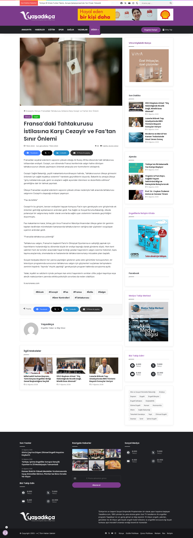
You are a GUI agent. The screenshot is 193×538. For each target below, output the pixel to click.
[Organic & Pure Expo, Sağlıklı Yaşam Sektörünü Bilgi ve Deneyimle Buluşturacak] (136, 179)
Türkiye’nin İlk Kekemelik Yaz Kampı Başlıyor (156, 165)
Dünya (37, 111)
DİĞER (94, 29)
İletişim (170, 533)
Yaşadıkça (47, 324)
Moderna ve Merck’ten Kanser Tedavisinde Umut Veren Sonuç (156, 136)
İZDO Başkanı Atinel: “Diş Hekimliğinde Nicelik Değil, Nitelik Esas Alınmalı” (69, 379)
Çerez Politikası (146, 533)
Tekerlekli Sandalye (137, 414)
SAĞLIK (70, 29)
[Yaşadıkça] (37, 15)
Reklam (157, 533)
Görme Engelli (135, 405)
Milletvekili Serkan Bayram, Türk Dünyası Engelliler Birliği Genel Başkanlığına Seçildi (37, 379)
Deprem (133, 396)
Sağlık (36, 117)
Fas (66, 292)
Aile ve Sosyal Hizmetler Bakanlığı (142, 392)
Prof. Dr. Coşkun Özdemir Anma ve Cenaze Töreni (157, 192)
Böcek (40, 292)
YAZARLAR (82, 29)
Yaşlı (150, 414)
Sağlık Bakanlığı (144, 410)
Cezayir (54, 292)
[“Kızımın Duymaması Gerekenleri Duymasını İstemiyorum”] (113, 464)
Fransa (78, 292)
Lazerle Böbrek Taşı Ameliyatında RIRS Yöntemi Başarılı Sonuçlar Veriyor (102, 379)
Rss (163, 533)
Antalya (162, 392)
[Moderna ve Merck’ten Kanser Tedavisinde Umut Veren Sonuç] (136, 137)
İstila (90, 292)
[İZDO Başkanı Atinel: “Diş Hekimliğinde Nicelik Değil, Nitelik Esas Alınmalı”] (71, 365)
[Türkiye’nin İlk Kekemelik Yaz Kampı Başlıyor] (136, 168)
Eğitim (51, 29)
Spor (61, 29)
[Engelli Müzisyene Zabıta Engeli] (113, 453)
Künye (121, 533)
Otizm (132, 410)
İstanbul (133, 419)
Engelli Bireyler (153, 396)
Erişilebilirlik (150, 401)
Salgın (103, 292)
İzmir (141, 419)
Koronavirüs (157, 405)
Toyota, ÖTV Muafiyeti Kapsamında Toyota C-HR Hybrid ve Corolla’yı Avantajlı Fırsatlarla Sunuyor (77, 3)
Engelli (142, 396)
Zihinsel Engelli (161, 414)
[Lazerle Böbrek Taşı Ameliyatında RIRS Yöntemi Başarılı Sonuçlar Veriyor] (103, 365)
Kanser (146, 405)
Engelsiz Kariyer (150, 30)
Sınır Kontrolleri (62, 297)
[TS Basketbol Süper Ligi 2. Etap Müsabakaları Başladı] (80, 465)
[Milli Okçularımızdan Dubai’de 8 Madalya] (96, 454)
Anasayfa (26, 29)
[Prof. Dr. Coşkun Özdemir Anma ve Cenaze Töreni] (136, 195)
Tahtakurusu (82, 297)
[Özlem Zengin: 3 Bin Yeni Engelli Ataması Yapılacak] (96, 465)
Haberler (40, 29)
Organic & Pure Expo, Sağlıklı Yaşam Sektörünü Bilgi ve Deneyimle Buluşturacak (157, 180)
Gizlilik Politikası (132, 533)
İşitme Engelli (152, 419)
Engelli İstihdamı (136, 401)
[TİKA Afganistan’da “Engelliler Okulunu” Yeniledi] (80, 454)
